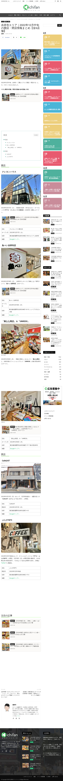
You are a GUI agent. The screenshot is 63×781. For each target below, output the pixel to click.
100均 (40, 15)
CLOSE (36, 135)
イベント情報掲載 (29, 1)
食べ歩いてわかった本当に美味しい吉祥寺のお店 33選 (56, 230)
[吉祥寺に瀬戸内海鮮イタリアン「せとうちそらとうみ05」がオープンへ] (46, 283)
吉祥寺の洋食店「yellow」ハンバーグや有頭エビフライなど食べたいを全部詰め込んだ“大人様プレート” (56, 341)
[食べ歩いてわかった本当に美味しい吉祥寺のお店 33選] (46, 230)
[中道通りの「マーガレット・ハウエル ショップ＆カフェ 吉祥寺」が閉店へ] (46, 328)
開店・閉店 (17, 15)
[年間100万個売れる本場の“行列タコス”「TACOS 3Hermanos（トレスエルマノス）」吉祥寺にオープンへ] (46, 293)
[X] (60, 1)
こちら (17, 715)
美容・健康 (46, 15)
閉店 (6, 151)
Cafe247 (9, 154)
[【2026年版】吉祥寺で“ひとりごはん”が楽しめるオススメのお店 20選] (46, 249)
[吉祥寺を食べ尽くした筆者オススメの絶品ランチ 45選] (46, 221)
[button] (60, 15)
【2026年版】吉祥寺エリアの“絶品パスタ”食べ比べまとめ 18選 (35, 756)
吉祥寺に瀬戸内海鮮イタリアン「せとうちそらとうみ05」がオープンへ (56, 283)
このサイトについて (17, 1)
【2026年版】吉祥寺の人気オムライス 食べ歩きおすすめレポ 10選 (35, 748)
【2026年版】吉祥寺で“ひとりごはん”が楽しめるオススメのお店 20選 (56, 249)
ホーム (2, 19)
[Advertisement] (21, 44)
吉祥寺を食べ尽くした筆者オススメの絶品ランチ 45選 (56, 221)
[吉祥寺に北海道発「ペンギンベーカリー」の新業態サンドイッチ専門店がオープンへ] (46, 305)
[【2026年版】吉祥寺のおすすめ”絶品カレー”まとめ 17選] (46, 258)
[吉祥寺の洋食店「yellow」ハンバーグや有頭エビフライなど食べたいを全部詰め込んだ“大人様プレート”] (46, 339)
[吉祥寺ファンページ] (31, 8)
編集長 (2, 33)
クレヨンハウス (11, 142)
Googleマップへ (14, 239)
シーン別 (30, 15)
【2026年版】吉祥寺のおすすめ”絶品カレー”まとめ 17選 (56, 258)
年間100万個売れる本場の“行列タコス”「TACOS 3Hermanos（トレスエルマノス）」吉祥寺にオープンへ (56, 294)
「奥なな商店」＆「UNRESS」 (15, 147)
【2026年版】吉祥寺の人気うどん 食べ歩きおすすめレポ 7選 (35, 739)
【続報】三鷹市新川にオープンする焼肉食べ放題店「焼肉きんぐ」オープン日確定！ (31, 693)
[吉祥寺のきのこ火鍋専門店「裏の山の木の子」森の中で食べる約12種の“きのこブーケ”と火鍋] (46, 273)
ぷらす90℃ (10, 156)
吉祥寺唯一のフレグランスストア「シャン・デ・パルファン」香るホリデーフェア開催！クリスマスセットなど (10, 694)
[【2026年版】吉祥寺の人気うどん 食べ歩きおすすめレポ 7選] (25, 739)
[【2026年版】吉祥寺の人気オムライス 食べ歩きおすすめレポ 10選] (25, 747)
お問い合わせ (42, 1)
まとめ (10, 15)
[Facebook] (55, 1)
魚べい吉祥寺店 (11, 145)
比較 (36, 15)
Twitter (3, 563)
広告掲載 (46, 413)
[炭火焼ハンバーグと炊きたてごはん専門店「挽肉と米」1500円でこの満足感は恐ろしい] (46, 239)
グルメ (23, 15)
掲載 (23, 1)
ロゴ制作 (36, 1)
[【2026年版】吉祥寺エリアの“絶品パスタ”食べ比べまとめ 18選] (25, 756)
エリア (52, 15)
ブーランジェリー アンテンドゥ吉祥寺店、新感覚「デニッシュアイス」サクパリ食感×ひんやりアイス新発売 (56, 318)
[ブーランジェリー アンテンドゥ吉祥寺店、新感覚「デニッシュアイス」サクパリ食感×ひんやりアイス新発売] (46, 317)
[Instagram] (58, 1)
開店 (6, 139)
